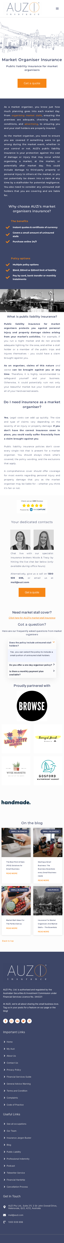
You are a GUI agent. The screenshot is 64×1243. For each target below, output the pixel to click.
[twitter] (24, 1021)
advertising (31, 124)
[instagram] (12, 1021)
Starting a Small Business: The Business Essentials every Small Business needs (47, 869)
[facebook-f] (6, 1021)
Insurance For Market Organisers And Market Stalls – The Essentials (47, 923)
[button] (32, 644)
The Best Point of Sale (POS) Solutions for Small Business (15, 865)
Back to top (8, 941)
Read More (11, 873)
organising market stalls (27, 115)
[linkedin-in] (18, 1021)
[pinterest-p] (29, 1021)
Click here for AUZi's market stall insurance (32, 618)
